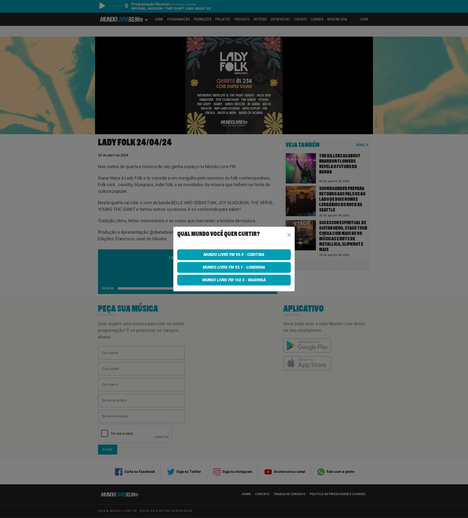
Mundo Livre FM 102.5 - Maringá (234, 280)
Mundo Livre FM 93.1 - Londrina (234, 267)
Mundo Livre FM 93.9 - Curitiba (234, 254)
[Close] (289, 235)
